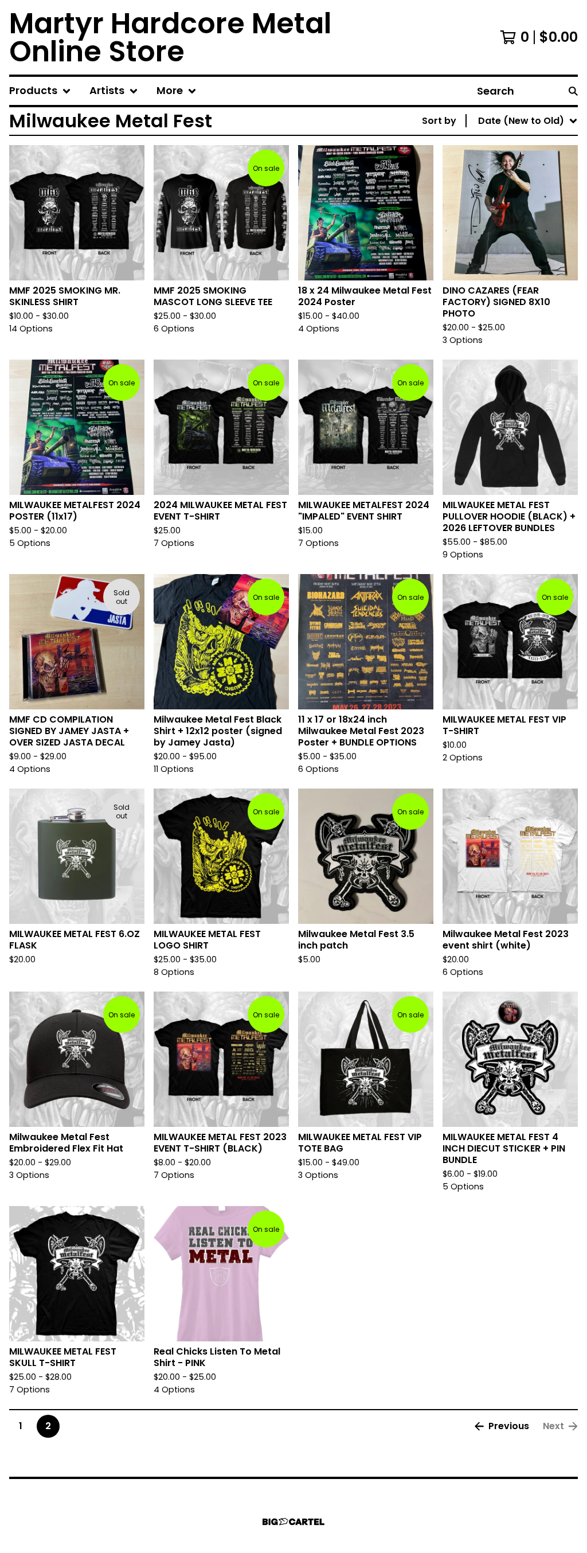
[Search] (573, 91)
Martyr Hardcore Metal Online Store (170, 37)
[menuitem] (40, 91)
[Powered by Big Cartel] (293, 1521)
